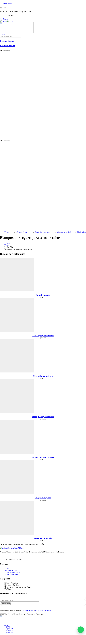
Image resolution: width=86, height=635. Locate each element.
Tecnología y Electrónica (43, 335)
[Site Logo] (6, 21)
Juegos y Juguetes (43, 498)
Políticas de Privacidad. (43, 610)
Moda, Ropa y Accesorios (43, 417)
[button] (2, 34)
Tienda (6, 232)
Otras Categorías (43, 295)
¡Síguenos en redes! (64, 232)
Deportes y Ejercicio (43, 538)
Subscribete (6, 603)
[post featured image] (17, 291)
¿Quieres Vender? (22, 232)
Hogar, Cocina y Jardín (43, 376)
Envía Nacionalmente (42, 232)
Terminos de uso (27, 610)
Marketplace (81, 232)
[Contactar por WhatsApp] (80, 629)
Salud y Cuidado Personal (43, 457)
